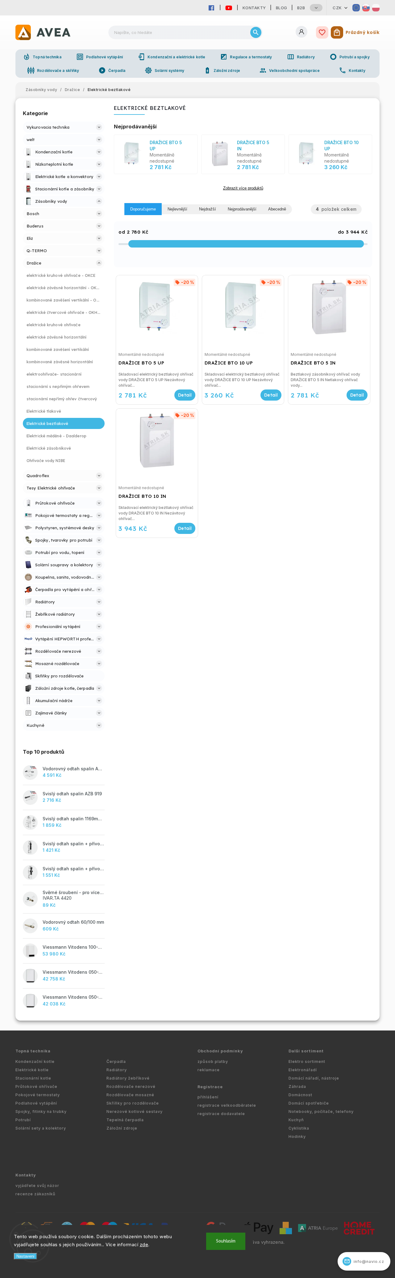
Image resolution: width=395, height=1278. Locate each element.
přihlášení (208, 1097)
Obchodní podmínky (220, 1051)
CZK (337, 7)
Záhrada (297, 1086)
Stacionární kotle (33, 1078)
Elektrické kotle (32, 1070)
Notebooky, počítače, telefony (321, 1111)
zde (144, 1244)
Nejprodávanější (242, 209)
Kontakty (254, 7)
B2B (301, 7)
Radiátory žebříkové (128, 1078)
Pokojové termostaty (37, 1095)
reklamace (209, 1070)
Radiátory (301, 56)
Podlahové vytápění (99, 56)
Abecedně (277, 209)
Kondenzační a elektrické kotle (171, 56)
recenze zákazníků (35, 1194)
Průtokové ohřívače (36, 1086)
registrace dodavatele (221, 1113)
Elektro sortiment (307, 1061)
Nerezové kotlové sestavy (134, 1111)
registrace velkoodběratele (227, 1105)
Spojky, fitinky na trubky (41, 1111)
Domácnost (300, 1095)
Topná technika (42, 56)
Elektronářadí (303, 1070)
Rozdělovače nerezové (131, 1086)
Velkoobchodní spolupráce (289, 70)
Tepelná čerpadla (125, 1120)
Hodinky (297, 1136)
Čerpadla (112, 70)
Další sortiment (306, 1051)
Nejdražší (207, 209)
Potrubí (23, 1120)
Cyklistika (299, 1128)
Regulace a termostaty (246, 56)
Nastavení (25, 1256)
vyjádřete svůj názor (37, 1185)
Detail (184, 395)
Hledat (255, 32)
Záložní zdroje (222, 70)
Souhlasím (225, 1241)
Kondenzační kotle (35, 1061)
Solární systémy (165, 70)
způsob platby (213, 1061)
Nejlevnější (177, 209)
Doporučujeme (143, 209)
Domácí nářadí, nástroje (314, 1078)
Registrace (210, 1086)
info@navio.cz (364, 1261)
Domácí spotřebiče (309, 1103)
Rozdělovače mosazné (130, 1095)
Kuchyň (296, 1120)
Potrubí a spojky (350, 56)
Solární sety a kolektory (40, 1128)
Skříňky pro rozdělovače (132, 1103)
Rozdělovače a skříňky (53, 70)
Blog (281, 7)
